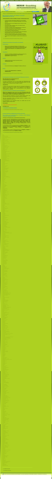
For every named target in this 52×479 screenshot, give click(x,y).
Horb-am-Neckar (4, 263)
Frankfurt (3, 216)
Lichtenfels (3, 299)
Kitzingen (3, 280)
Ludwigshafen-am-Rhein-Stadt (6, 307)
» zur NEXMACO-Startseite (7, 470)
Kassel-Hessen (4, 273)
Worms (3, 459)
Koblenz (3, 281)
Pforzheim (3, 360)
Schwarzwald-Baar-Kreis (5, 400)
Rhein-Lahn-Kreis (4, 375)
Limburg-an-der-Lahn (5, 300)
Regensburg (4, 368)
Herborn (3, 254)
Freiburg (3, 218)
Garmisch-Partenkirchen (5, 232)
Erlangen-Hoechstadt (5, 208)
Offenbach (3, 350)
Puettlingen (3, 363)
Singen (3, 407)
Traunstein (3, 422)
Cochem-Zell (4, 186)
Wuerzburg (3, 460)
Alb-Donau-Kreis (4, 138)
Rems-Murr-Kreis (4, 371)
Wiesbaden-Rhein (4, 456)
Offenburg (3, 352)
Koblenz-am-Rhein (5, 282)
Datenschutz (30, 9)
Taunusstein (4, 420)
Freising (3, 220)
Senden (3, 404)
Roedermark (4, 380)
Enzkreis (3, 204)
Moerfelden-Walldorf (5, 323)
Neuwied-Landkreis (5, 342)
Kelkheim (3, 277)
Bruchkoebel (4, 178)
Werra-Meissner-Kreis (5, 451)
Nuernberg (3, 343)
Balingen (3, 162)
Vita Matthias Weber (12, 11)
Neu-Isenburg (4, 332)
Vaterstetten (4, 433)
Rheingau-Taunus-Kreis (5, 374)
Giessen (3, 239)
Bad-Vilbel (3, 161)
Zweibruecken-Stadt (5, 465)
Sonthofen (3, 409)
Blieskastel (3, 174)
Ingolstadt (3, 266)
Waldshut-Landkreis (5, 442)
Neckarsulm (4, 330)
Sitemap (36, 9)
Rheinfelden (4, 373)
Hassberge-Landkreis (5, 246)
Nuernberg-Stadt (4, 344)
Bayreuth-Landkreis (5, 165)
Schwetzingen (4, 403)
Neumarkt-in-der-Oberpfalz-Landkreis (7, 333)
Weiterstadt (3, 450)
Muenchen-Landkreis (5, 327)
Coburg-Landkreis (4, 185)
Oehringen (3, 349)
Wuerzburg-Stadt (4, 462)
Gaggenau (3, 231)
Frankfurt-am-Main (4, 217)
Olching (3, 353)
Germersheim (4, 236)
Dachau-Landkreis (4, 188)
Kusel (3, 288)
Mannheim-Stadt (4, 315)
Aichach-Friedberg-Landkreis (6, 137)
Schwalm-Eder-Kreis (5, 398)
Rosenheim (4, 381)
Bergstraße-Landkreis (5, 168)
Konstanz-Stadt (4, 284)
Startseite (4, 13)
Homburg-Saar (4, 262)
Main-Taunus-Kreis (5, 310)
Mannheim (3, 313)
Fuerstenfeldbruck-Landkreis (6, 227)
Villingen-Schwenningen (5, 435)
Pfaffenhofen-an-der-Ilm (5, 358)
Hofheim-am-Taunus (5, 260)
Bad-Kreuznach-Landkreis (6, 156)
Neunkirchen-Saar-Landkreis (6, 334)
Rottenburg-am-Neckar (5, 386)
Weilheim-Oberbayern (5, 446)
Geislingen (3, 233)
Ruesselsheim (4, 388)
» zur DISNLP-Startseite (6, 468)
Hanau (3, 245)
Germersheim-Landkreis (5, 237)
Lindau (3, 302)
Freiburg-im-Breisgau (5, 219)
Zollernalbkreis (4, 464)
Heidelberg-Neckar (5, 249)
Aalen (3, 134)
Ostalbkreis (3, 354)
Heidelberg (3, 248)
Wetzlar (3, 454)
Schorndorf (3, 394)
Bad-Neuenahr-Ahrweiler (5, 158)
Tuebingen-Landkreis (5, 426)
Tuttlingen (3, 427)
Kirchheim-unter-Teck (5, 279)
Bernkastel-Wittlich (4, 169)
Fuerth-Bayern (4, 228)
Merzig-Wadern (4, 320)
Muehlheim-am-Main (5, 326)
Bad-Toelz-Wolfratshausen (6, 160)
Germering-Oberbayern (5, 235)
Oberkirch (3, 346)
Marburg (3, 316)
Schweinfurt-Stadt (4, 402)
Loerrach (3, 303)
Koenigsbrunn (4, 283)
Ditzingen (3, 196)
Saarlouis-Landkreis (5, 390)
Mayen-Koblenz (4, 317)
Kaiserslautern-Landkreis (5, 268)
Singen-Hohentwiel (5, 408)
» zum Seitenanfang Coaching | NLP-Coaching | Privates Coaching (12, 38)
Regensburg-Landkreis (5, 369)
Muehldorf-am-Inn (4, 325)
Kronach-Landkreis (5, 286)
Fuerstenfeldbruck (4, 226)
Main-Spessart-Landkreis (5, 309)
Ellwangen (3, 202)
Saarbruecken (4, 389)
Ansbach (3, 144)
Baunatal (3, 164)
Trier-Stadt (3, 425)
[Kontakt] (41, 93)
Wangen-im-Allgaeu (5, 443)
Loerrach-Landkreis (5, 304)
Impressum (23, 9)
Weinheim (3, 448)
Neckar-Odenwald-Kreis (5, 329)
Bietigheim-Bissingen (5, 171)
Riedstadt (3, 379)
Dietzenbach (4, 192)
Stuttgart (3, 416)
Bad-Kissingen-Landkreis (5, 155)
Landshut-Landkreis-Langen (6, 294)
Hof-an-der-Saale (4, 259)
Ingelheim (3, 265)
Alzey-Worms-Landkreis (5, 141)
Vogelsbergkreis (4, 436)
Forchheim (3, 214)
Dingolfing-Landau (5, 195)
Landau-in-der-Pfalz (5, 291)
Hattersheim (4, 247)
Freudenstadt (4, 221)
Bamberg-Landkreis (5, 163)
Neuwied (3, 341)
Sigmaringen (4, 405)
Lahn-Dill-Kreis (4, 289)
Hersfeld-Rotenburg (5, 255)
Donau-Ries (4, 197)
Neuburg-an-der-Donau (5, 331)
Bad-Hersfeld (4, 152)
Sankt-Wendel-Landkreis (5, 392)
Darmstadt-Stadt (4, 190)
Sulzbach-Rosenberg (5, 419)
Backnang (3, 150)
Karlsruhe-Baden (4, 270)
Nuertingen (3, 345)
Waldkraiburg (4, 440)
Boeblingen (4, 175)
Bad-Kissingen (4, 154)
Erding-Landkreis (4, 206)
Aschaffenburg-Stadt (5, 147)
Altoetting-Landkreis (5, 140)
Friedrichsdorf (4, 225)
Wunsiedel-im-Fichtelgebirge (6, 461)
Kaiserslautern (4, 267)
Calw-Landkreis (4, 182)
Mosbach (3, 324)
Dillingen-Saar (4, 194)
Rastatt (3, 365)
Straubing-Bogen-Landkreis (6, 414)
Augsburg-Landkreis (5, 148)
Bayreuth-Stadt (4, 166)
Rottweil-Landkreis (5, 387)
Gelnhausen (4, 234)
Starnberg (3, 412)
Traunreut (3, 421)
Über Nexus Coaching (5, 11)
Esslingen (3, 210)
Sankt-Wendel (4, 393)
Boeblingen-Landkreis (5, 176)
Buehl (3, 180)
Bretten (3, 177)
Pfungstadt (3, 361)
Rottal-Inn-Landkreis (5, 385)
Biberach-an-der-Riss (5, 170)
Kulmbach (3, 287)
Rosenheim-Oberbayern (5, 382)
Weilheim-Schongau (5, 447)
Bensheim (3, 167)
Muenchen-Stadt (4, 328)
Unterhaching (4, 431)
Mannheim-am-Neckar (5, 314)
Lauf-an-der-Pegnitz (5, 295)
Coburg (3, 184)
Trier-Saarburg (4, 424)
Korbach (3, 285)
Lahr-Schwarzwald (5, 290)
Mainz (3, 311)
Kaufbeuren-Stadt (4, 275)
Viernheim (3, 434)
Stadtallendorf (4, 411)
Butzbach (3, 181)
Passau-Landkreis (4, 357)
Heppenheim (4, 253)
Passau (3, 356)
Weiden (3, 444)
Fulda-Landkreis (4, 230)
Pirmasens (3, 362)
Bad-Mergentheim (4, 157)
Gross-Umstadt (4, 244)
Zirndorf (3, 463)
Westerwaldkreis (4, 452)
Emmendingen (4, 203)
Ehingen (3, 200)
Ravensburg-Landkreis (5, 367)
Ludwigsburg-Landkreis (5, 305)
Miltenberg (3, 322)
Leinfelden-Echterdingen (5, 297)
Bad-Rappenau (4, 159)
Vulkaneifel (3, 437)
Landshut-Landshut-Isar (5, 293)
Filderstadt (3, 213)
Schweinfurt (4, 401)
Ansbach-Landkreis (5, 145)
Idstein (3, 264)
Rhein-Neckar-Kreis (5, 376)
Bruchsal (3, 179)
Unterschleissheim (4, 432)
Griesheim (3, 242)
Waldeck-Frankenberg (5, 439)
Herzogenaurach (4, 256)
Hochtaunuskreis (4, 257)
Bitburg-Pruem (4, 173)
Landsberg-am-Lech (5, 292)
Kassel (3, 272)
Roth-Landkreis (4, 384)
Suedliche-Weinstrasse (5, 418)
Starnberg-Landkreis (5, 413)
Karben (3, 269)
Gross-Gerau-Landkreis (5, 243)
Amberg (3, 142)
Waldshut (3, 441)
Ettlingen (3, 211)
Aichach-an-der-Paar (5, 136)
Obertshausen (4, 347)
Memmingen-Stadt (4, 319)
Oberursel (3, 348)
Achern (3, 135)
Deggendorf (4, 191)
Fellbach (3, 212)
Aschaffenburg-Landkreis (5, 146)
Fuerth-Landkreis (4, 229)
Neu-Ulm (3, 340)
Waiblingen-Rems (4, 438)
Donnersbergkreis (4, 198)
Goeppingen (4, 240)
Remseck (3, 370)
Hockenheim (4, 258)
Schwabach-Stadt (4, 395)
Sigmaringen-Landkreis (5, 406)
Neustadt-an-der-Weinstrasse (6, 338)
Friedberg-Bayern (4, 223)
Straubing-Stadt (4, 415)
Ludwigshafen (4, 306)
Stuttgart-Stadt (4, 417)
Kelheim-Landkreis (5, 276)
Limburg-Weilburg (4, 301)
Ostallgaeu (3, 355)
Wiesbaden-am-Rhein (5, 455)
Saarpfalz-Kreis (4, 391)
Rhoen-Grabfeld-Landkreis (6, 378)
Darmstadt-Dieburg (5, 189)
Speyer (3, 410)
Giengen (3, 238)
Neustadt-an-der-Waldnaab (6, 337)
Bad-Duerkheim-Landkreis (6, 151)
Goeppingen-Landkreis (5, 241)
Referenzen (35, 11)
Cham (3, 183)
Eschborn (3, 209)
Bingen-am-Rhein (4, 172)
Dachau (3, 187)
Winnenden (4, 458)
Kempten (3, 278)
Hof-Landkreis (4, 261)
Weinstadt (3, 449)
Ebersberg (3, 199)
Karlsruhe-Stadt (4, 271)
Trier (3, 423)
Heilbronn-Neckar (4, 252)
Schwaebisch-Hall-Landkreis (6, 397)
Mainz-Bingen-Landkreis (5, 312)
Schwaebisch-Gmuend (5, 396)
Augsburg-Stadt (4, 149)
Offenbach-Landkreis (5, 351)
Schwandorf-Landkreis (5, 399)
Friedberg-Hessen (4, 224)
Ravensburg (4, 366)
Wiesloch (3, 457)
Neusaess (3, 335)
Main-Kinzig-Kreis (4, 308)
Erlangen (3, 207)
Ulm (2, 429)
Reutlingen (3, 372)
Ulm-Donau (4, 430)
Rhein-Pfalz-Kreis (4, 377)
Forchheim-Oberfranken (5, 215)
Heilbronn (3, 251)
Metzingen (3, 321)
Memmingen (4, 318)
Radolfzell (3, 364)
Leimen (3, 296)
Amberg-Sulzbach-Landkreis (6, 143)
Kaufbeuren (4, 274)
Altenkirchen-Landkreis (5, 139)
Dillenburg (3, 193)
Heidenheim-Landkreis (5, 250)
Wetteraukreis (4, 453)
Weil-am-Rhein (4, 445)
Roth (3, 383)
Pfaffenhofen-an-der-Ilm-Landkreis (7, 359)
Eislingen (3, 201)
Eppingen (3, 205)
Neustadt (3, 336)
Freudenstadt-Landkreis (5, 222)
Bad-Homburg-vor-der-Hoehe (6, 153)
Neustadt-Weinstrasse (5, 339)
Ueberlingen (4, 428)
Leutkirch (3, 298)
